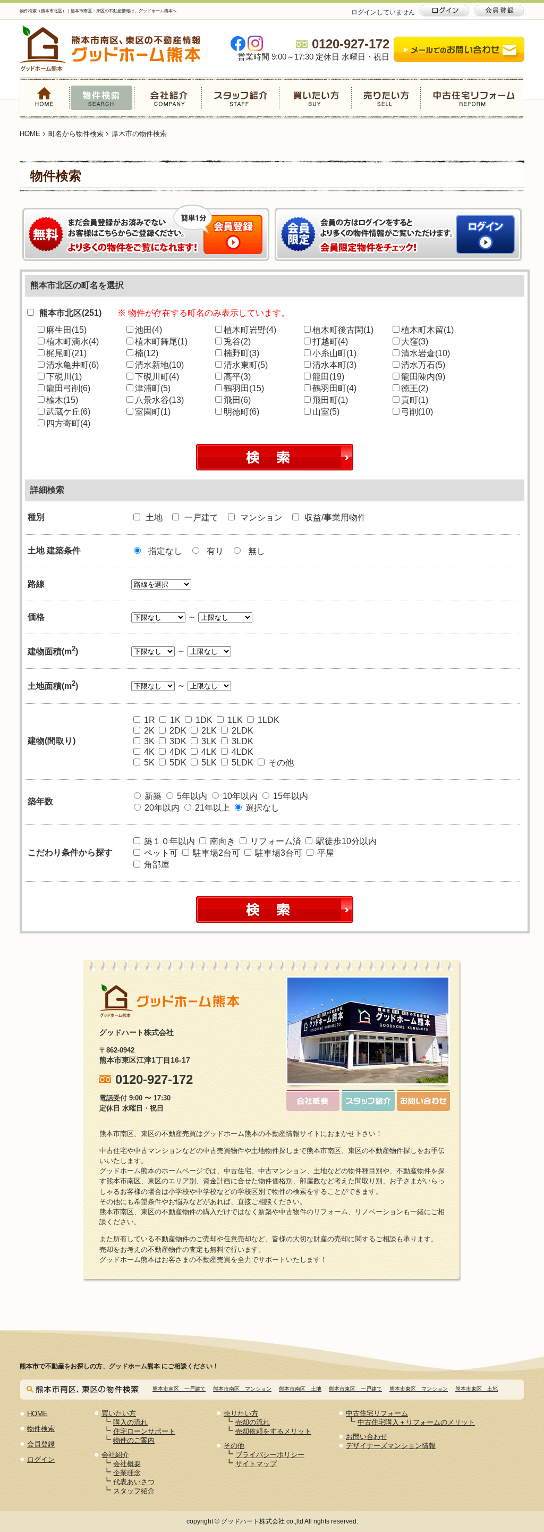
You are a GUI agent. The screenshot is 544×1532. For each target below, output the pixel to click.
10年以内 (240, 796)
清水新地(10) (159, 364)
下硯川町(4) (157, 376)
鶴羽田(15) (244, 388)
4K (148, 751)
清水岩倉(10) (425, 353)
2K (148, 730)
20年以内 (162, 807)
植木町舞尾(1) (161, 341)
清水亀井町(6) (72, 364)
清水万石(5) (423, 364)
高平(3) (237, 376)
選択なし (261, 807)
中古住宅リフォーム (471, 98)
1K (174, 720)
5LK (208, 762)
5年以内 (192, 796)
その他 (280, 762)
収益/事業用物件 (335, 517)
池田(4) (148, 329)
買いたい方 (315, 98)
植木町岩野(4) (250, 329)
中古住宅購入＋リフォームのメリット (416, 1422)
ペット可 (160, 852)
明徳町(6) (241, 411)
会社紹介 (168, 98)
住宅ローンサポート (144, 1431)
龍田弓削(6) (68, 388)
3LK (208, 741)
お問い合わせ (366, 1437)
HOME (45, 98)
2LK (208, 730)
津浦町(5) (153, 388)
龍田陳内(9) (423, 376)
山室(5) (325, 411)
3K (148, 741)
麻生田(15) (66, 329)
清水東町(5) (246, 364)
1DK (202, 720)
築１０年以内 (168, 841)
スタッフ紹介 (240, 98)
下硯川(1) (64, 376)
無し (255, 550)
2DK (176, 730)
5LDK (241, 762)
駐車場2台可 (215, 852)
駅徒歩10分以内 (345, 841)
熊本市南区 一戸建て (179, 1389)
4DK (176, 751)
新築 (153, 796)
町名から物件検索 (76, 134)
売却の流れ (252, 1422)
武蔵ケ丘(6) (68, 411)
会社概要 (127, 1464)
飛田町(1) (330, 400)
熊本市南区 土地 (300, 1389)
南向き (221, 841)
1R (148, 720)
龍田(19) (328, 376)
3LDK (241, 741)
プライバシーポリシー (269, 1455)
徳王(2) (414, 388)
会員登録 (41, 1444)
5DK (176, 762)
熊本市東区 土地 (476, 1389)
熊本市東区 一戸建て (355, 1389)
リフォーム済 (274, 841)
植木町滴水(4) (72, 341)
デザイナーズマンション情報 (391, 1446)
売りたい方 (385, 98)
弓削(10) (417, 411)
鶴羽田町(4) (334, 388)
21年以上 (212, 807)
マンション (261, 517)
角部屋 (155, 864)
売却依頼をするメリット (273, 1431)
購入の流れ (130, 1422)
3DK (176, 741)
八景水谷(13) (159, 400)
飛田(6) (237, 400)
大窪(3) (414, 341)
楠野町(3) (241, 353)
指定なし (164, 550)
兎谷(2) (237, 341)
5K (148, 762)
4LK (208, 751)
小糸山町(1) (334, 353)
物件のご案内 (134, 1440)
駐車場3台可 (277, 852)
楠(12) (146, 353)
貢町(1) (414, 400)
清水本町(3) (334, 364)
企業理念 (127, 1473)
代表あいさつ (134, 1482)
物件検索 (102, 98)
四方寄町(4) (68, 423)
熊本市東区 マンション (418, 1389)
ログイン (41, 1459)
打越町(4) (330, 341)
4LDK (241, 751)
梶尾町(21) (66, 353)
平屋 (324, 852)
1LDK (267, 720)
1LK (234, 720)
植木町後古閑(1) (342, 329)
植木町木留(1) (427, 329)
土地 (154, 517)
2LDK (241, 730)
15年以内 (289, 796)
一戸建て (201, 517)
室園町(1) (153, 411)
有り (214, 550)
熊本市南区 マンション (242, 1389)
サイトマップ (256, 1464)
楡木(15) (62, 400)
